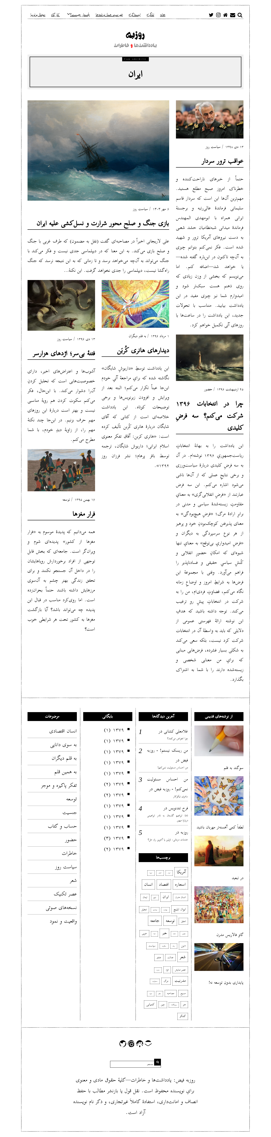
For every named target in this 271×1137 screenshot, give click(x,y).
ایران (166, 897)
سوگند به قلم (233, 768)
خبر (164, 933)
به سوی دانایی (63, 744)
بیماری (155, 910)
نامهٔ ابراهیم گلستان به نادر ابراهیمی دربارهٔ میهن (167, 818)
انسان (148, 884)
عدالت (170, 957)
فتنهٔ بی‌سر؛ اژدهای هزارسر (64, 353)
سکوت (164, 946)
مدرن (157, 970)
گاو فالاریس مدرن (229, 935)
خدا (154, 933)
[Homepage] (225, 15)
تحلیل (144, 909)
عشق (159, 957)
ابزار (169, 873)
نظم (159, 993)
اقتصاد (164, 884)
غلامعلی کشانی (176, 731)
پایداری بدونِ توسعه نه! (226, 982)
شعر (73, 880)
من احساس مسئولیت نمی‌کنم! (173, 767)
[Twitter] (211, 15)
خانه (174, 933)
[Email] (232, 15)
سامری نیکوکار (180, 796)
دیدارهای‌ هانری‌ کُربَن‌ (143, 350)
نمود (150, 993)
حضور (208, 389)
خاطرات (69, 853)
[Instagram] (218, 15)
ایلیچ (154, 897)
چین (163, 1004)
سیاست (152, 945)
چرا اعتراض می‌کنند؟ (177, 738)
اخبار (160, 873)
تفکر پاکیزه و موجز (59, 785)
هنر (184, 1004)
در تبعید (237, 878)
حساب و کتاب (62, 826)
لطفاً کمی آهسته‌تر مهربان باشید (220, 827)
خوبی (144, 933)
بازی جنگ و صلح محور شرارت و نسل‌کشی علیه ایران (103, 223)
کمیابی (150, 1004)
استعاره (180, 884)
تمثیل (183, 921)
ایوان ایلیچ (180, 909)
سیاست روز (140, 209)
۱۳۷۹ (118, 730)
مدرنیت (180, 980)
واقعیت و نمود (63, 921)
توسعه (66, 499)
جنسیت (69, 812)
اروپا (151, 873)
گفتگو (183, 1016)
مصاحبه (170, 993)
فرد (167, 969)
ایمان (145, 897)
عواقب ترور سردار (222, 161)
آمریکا (181, 872)
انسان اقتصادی (63, 731)
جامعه (154, 920)
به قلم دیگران (137, 336)
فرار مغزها (84, 514)
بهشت (165, 910)
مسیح (183, 993)
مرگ (166, 981)
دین (183, 945)
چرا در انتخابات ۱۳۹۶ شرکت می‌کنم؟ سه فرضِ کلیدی (209, 415)
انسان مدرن (180, 897)
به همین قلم (65, 772)
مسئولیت (154, 981)
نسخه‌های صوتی (61, 907)
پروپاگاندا (174, 1005)
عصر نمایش (180, 969)
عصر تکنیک (65, 894)
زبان (174, 946)
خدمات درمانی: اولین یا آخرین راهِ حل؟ (168, 839)
